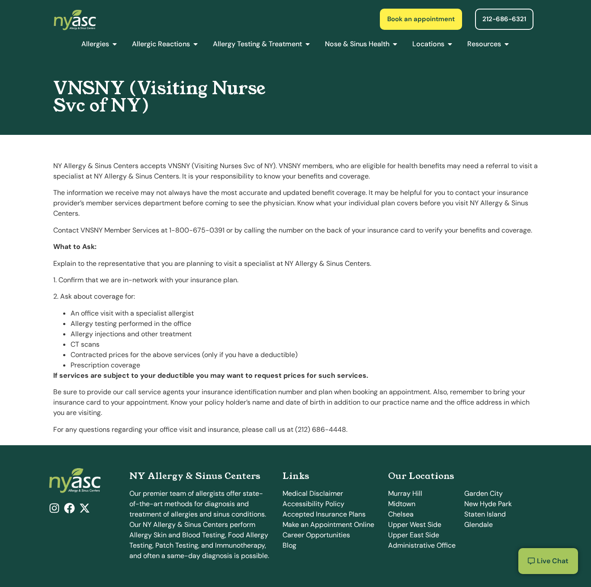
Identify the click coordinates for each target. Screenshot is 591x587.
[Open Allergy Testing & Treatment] (307, 44)
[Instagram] (54, 508)
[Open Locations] (449, 44)
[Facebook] (69, 508)
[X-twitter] (84, 508)
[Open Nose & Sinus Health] (395, 44)
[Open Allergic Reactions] (195, 44)
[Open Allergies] (114, 44)
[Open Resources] (506, 44)
